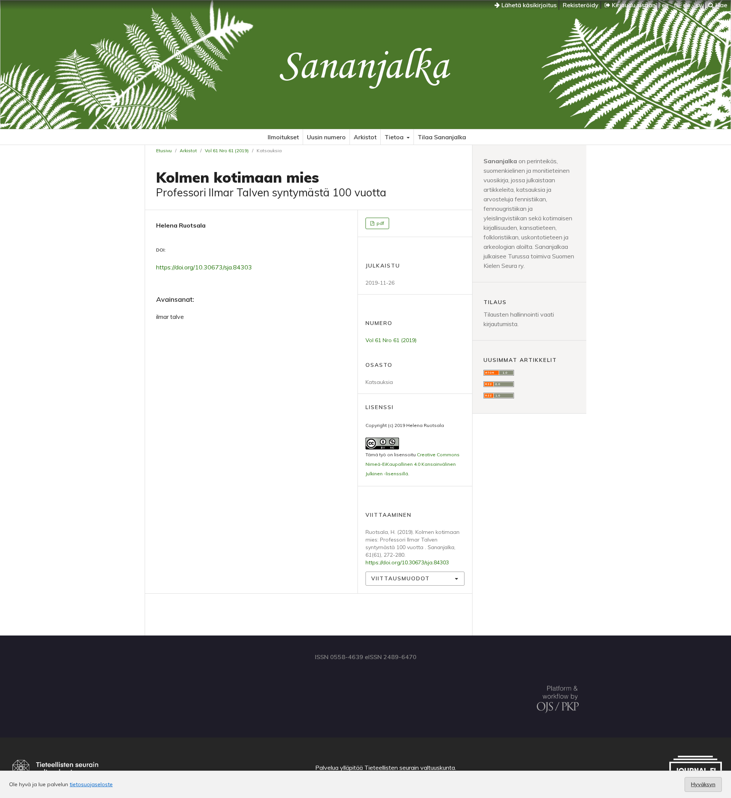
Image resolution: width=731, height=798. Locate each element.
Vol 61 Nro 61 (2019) (227, 150)
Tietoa (395, 137)
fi (676, 5)
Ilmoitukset (283, 137)
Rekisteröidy (581, 5)
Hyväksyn (703, 784)
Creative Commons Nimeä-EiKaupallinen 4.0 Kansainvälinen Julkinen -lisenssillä (413, 464)
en (665, 5)
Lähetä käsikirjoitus (528, 5)
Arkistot (365, 137)
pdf (379, 223)
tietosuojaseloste (91, 784)
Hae (720, 5)
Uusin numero (326, 137)
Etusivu (164, 150)
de (686, 5)
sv (699, 5)
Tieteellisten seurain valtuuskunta (409, 767)
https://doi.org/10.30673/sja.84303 (204, 267)
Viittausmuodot (400, 578)
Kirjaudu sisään (633, 5)
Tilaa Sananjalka (442, 137)
